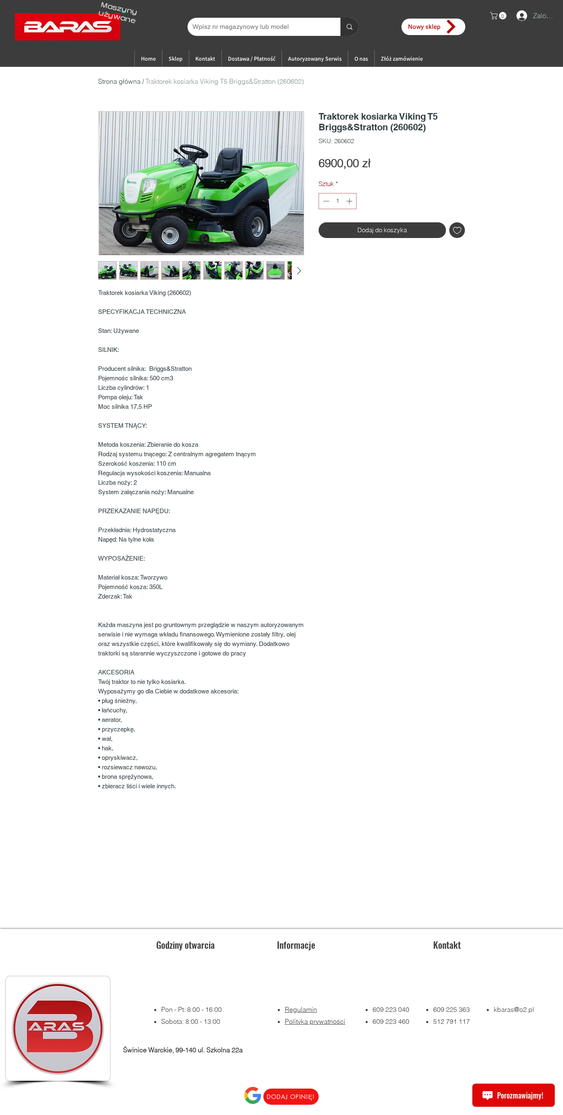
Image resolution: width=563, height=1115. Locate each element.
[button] (499, 15)
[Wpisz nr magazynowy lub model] (349, 27)
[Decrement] (325, 201)
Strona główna (119, 81)
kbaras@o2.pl (514, 1009)
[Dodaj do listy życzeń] (457, 230)
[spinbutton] (338, 201)
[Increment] (350, 201)
